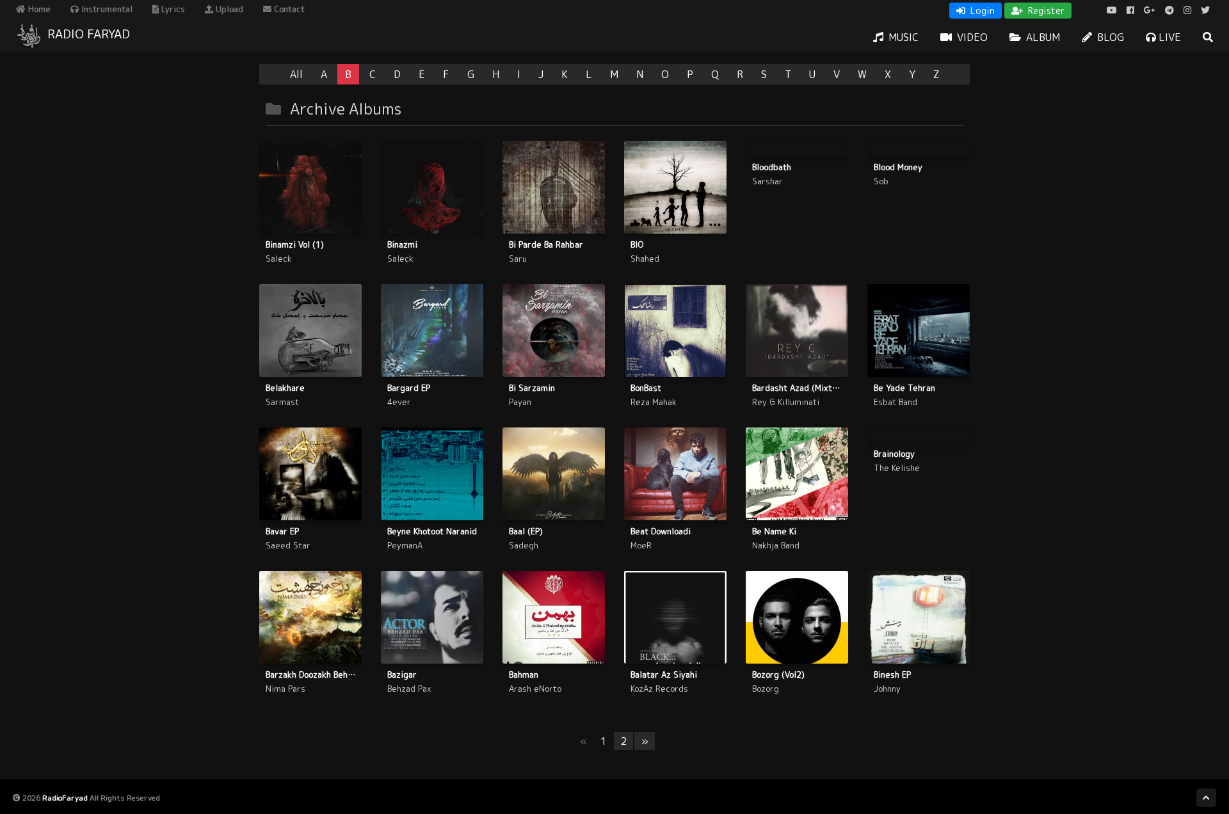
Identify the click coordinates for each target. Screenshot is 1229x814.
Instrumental (106, 9)
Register (1044, 10)
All (296, 74)
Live (1168, 37)
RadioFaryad (65, 797)
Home (38, 9)
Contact (288, 9)
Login (981, 10)
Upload (228, 9)
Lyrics (172, 9)
